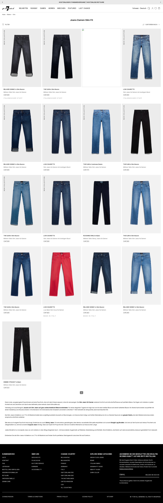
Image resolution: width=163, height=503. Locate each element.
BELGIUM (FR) (65, 460)
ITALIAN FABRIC (95, 463)
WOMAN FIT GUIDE (96, 466)
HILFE (4, 457)
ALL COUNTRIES (66, 487)
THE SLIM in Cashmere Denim (92, 164)
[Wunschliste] (156, 8)
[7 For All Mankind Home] (8, 8)
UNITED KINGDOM (67, 481)
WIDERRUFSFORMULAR (10, 472)
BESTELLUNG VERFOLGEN (10, 469)
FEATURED (72, 8)
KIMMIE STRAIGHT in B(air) (12, 382)
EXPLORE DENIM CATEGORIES (101, 454)
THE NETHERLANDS (67, 478)
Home (3, 14)
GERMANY (64, 466)
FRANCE (63, 463)
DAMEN (43, 8)
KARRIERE (35, 466)
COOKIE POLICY (87, 496)
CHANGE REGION (7, 496)
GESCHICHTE (36, 457)
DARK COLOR (94, 472)
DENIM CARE (6, 481)
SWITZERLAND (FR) (67, 472)
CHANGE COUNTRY (68, 454)
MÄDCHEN (61, 8)
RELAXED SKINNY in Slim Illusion (14, 89)
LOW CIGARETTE (129, 89)
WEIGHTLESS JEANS (97, 457)
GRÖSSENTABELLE (8, 478)
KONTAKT (5, 460)
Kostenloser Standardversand (72, 2)
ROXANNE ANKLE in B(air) (91, 235)
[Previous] (2, 2)
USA (62, 484)
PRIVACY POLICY (62, 496)
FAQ (3, 463)
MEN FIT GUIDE (95, 469)
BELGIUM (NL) (65, 457)
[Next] (160, 2)
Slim (14, 14)
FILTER (7, 24)
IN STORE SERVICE (38, 463)
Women (9, 14)
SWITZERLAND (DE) (67, 475)
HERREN (51, 8)
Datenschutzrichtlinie (126, 469)
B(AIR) (92, 460)
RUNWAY (34, 8)
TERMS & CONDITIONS (35, 496)
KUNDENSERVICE (8, 454)
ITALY (63, 469)
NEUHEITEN (23, 8)
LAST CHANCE (84, 8)
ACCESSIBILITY (37, 469)
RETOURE (5, 475)
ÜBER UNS (36, 454)
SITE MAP (110, 496)
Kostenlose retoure (95, 2)
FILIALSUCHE (36, 460)
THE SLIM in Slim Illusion (51, 89)
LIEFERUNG (6, 466)
